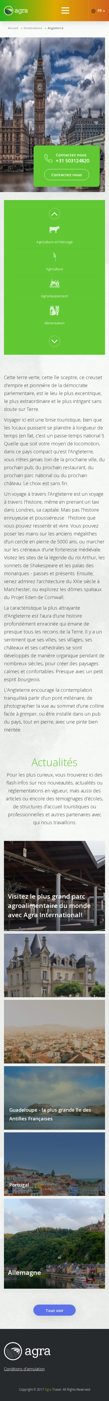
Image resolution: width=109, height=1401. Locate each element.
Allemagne (24, 1272)
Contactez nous (66, 174)
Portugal (19, 1185)
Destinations (33, 28)
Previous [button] (54, 213)
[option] (54, 234)
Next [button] (54, 341)
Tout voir (54, 1310)
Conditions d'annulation (24, 1368)
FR (100, 10)
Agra (48, 1389)
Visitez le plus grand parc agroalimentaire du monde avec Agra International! (49, 905)
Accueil (13, 28)
